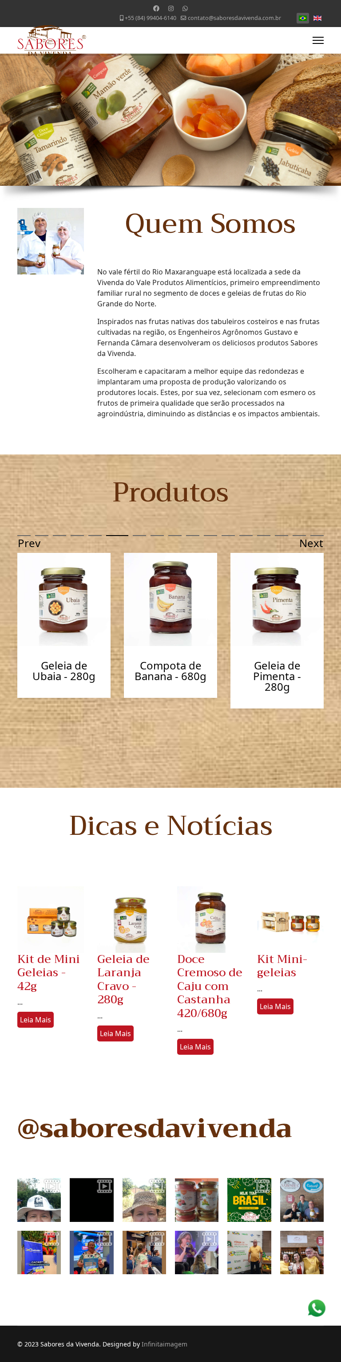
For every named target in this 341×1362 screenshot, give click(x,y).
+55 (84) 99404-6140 (150, 18)
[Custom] (185, 8)
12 (228, 535)
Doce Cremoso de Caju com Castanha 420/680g (209, 986)
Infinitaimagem (164, 1344)
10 (192, 535)
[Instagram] (171, 8)
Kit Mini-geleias (282, 966)
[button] (30, 920)
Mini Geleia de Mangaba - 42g (170, 670)
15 (281, 535)
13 (246, 535)
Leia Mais (35, 1020)
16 (299, 535)
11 (210, 535)
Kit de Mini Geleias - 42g (48, 973)
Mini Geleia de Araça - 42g (277, 670)
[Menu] (318, 40)
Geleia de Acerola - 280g (64, 670)
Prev (29, 542)
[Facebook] (156, 8)
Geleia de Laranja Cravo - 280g (123, 980)
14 (263, 535)
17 (317, 535)
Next (311, 542)
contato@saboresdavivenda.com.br (234, 18)
